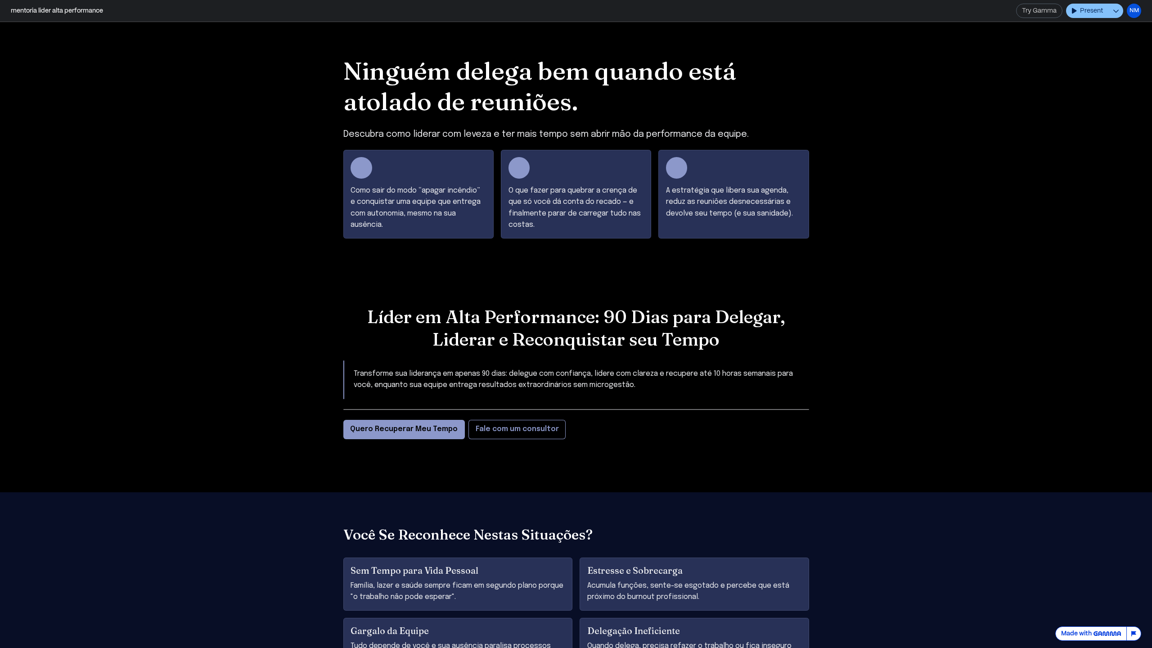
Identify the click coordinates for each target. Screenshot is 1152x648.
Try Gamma (1039, 11)
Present (1091, 11)
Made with (1076, 633)
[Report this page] (1134, 633)
